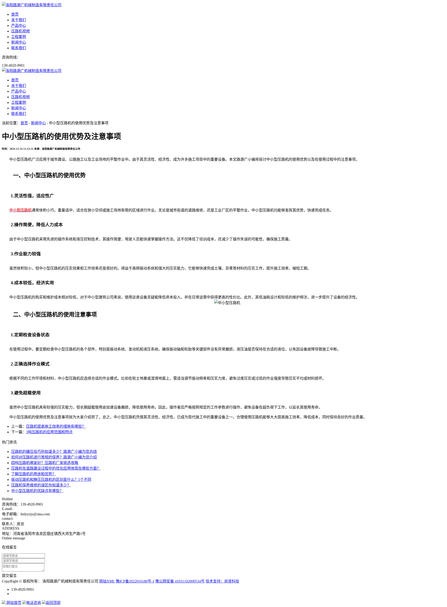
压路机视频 (20, 31)
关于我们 (18, 20)
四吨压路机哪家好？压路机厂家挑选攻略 (44, 463)
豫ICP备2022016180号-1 (135, 581)
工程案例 (18, 37)
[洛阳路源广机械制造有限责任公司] (31, 5)
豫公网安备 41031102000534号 (180, 581)
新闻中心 (18, 42)
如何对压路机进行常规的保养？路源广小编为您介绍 (54, 457)
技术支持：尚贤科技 (222, 581)
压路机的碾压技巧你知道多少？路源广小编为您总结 (54, 452)
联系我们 (18, 48)
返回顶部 (53, 603)
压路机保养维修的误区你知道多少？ (41, 485)
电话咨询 (33, 603)
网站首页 (13, 603)
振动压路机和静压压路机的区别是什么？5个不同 (51, 480)
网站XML (107, 581)
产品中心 (18, 26)
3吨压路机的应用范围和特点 (49, 432)
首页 (15, 14)
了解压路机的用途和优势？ (33, 474)
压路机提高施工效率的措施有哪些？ (56, 426)
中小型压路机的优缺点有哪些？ (37, 491)
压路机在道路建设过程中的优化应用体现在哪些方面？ (56, 468)
